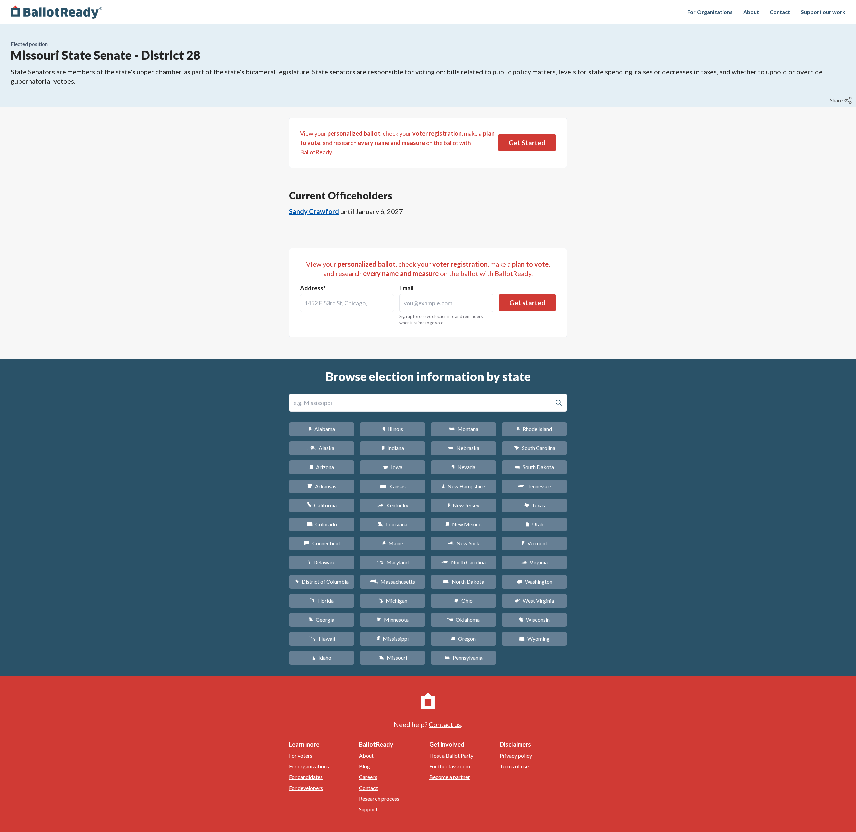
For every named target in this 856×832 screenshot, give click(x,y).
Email (406, 288)
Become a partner (449, 777)
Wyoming (534, 638)
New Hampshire (463, 486)
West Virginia (534, 600)
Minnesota (393, 619)
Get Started (527, 143)
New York (463, 543)
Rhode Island (534, 429)
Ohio (463, 600)
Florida (322, 600)
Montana (463, 429)
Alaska (321, 448)
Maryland (393, 562)
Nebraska (463, 448)
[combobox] (347, 303)
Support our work (823, 12)
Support (368, 809)
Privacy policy (516, 755)
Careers (368, 777)
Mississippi (393, 638)
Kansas (393, 486)
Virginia (534, 562)
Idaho (321, 657)
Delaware (321, 562)
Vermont (534, 543)
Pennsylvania (464, 657)
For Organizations (710, 12)
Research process (379, 798)
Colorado (322, 524)
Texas (534, 505)
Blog (364, 766)
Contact (780, 12)
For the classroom (449, 766)
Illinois (392, 429)
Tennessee (534, 486)
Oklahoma (463, 619)
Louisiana (392, 524)
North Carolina (463, 562)
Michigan (392, 600)
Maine (392, 543)
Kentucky (392, 505)
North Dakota (463, 581)
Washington (534, 581)
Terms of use (514, 766)
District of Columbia (322, 581)
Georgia (321, 619)
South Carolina (534, 448)
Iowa (392, 467)
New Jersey (463, 505)
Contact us (445, 724)
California (322, 505)
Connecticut (321, 543)
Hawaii (322, 638)
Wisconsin (534, 619)
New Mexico (463, 524)
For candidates (306, 777)
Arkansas (321, 486)
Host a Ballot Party (451, 755)
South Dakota (534, 467)
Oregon (463, 638)
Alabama (322, 429)
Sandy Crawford (314, 211)
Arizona (321, 467)
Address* (313, 288)
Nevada (463, 467)
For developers (306, 788)
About (751, 12)
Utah (534, 524)
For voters (300, 755)
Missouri (393, 657)
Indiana (392, 448)
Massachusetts (392, 581)
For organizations (309, 766)
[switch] (841, 100)
